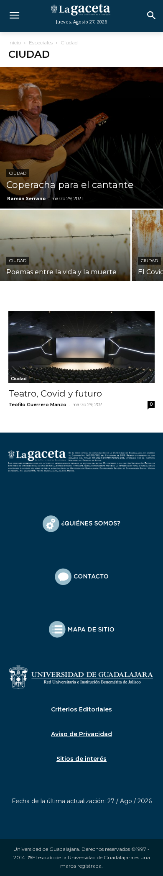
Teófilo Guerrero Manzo (37, 404)
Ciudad (17, 173)
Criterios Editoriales (81, 709)
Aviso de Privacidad (81, 734)
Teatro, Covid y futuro (55, 393)
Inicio (14, 42)
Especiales (41, 42)
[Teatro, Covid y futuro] (81, 347)
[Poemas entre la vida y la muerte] (65, 258)
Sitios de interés (81, 759)
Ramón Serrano (26, 198)
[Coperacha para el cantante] (81, 137)
